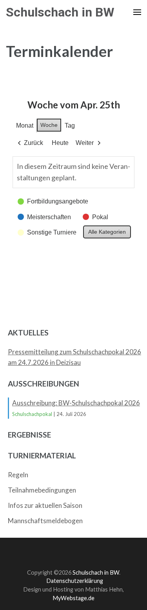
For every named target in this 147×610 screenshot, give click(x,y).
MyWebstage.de (73, 598)
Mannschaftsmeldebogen (45, 521)
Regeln (18, 475)
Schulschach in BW (60, 12)
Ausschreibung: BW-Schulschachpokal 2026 (76, 403)
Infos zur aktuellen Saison (45, 505)
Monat (24, 125)
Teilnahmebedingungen (42, 490)
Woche (49, 125)
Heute (60, 142)
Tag (70, 125)
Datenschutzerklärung (74, 580)
